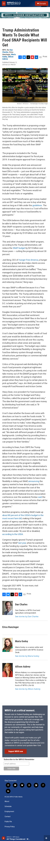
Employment (9, 811)
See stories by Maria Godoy (27, 656)
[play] (3, 838)
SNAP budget (19, 248)
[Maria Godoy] (7, 645)
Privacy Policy (10, 827)
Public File (8, 821)
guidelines (37, 205)
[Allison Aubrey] (7, 670)
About (7, 801)
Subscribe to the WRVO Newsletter (19, 759)
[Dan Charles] (7, 608)
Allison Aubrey (7, 57)
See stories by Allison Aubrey (27, 689)
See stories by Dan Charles (26, 616)
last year (22, 543)
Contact (7, 816)
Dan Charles (7, 51)
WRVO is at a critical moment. (20, 710)
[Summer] (25, 15)
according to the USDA (12, 534)
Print (45, 56)
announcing (33, 481)
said (40, 497)
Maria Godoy (21, 641)
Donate (42, 3)
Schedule (8, 806)
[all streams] (47, 838)
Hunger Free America (28, 260)
